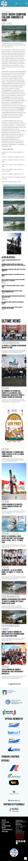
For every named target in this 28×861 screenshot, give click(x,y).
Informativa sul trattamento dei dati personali (20, 836)
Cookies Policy (19, 838)
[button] (16, 3)
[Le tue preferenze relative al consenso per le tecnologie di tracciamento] (25, 858)
